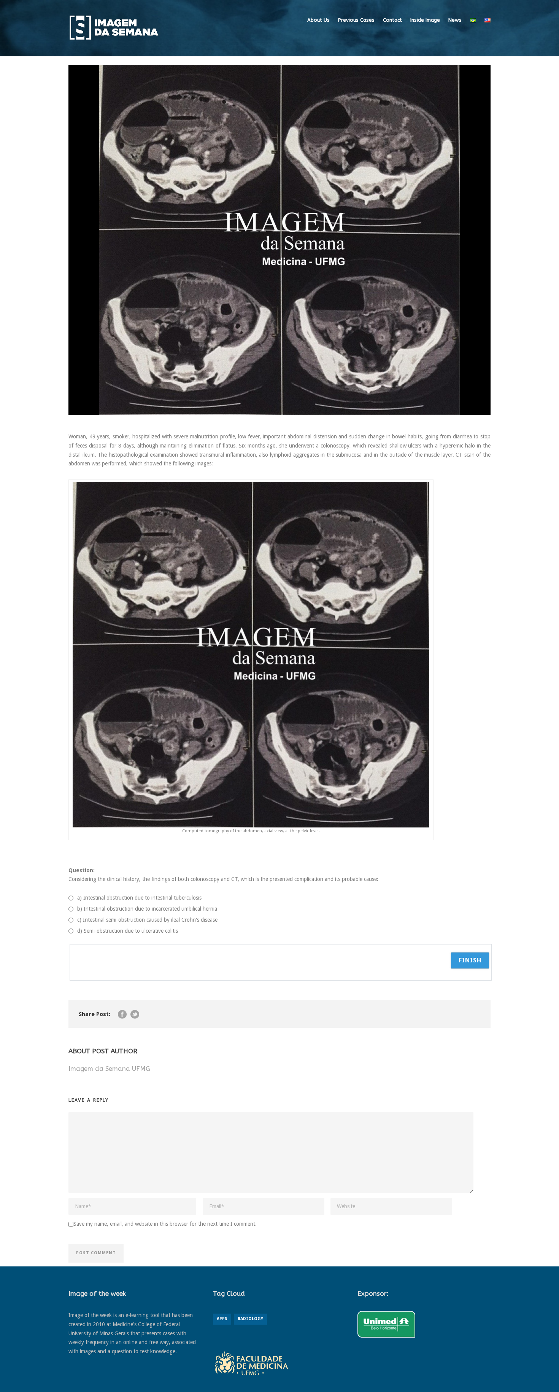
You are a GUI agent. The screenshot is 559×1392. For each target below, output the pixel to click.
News (455, 20)
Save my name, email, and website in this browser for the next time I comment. (165, 1224)
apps (222, 1318)
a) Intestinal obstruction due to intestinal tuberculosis (139, 898)
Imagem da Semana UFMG (109, 1068)
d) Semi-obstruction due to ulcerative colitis (127, 931)
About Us (318, 20)
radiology (250, 1318)
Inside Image (425, 20)
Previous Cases (356, 20)
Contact (392, 20)
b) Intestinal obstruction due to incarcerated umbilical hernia (147, 909)
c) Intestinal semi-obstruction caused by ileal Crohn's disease (147, 920)
